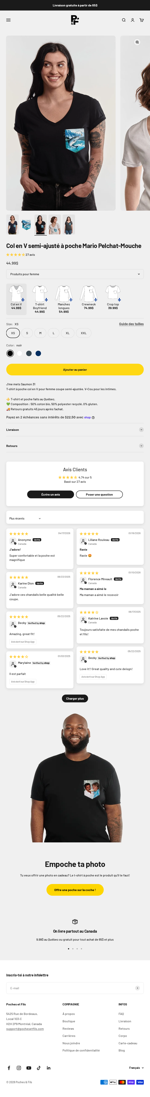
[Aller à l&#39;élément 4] (54, 225)
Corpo (123, 1035)
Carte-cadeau (128, 1043)
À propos (68, 1014)
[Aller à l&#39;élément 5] (68, 225)
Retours (124, 1028)
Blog (122, 1050)
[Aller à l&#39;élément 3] (40, 225)
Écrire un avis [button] (50, 494)
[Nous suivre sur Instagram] (18, 1068)
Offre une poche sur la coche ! (75, 890)
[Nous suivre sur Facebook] (9, 1068)
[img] (18, 533)
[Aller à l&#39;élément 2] (26, 225)
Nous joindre (71, 1043)
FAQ (121, 1014)
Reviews (68, 1028)
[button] (16, 254)
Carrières (68, 1035)
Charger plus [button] (75, 698)
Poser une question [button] (99, 494)
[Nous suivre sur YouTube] (28, 1068)
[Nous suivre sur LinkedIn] (48, 1068)
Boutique (68, 1021)
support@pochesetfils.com (25, 1028)
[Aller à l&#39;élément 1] (12, 225)
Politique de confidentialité (81, 1050)
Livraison (125, 1021)
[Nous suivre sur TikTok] (38, 1068)
